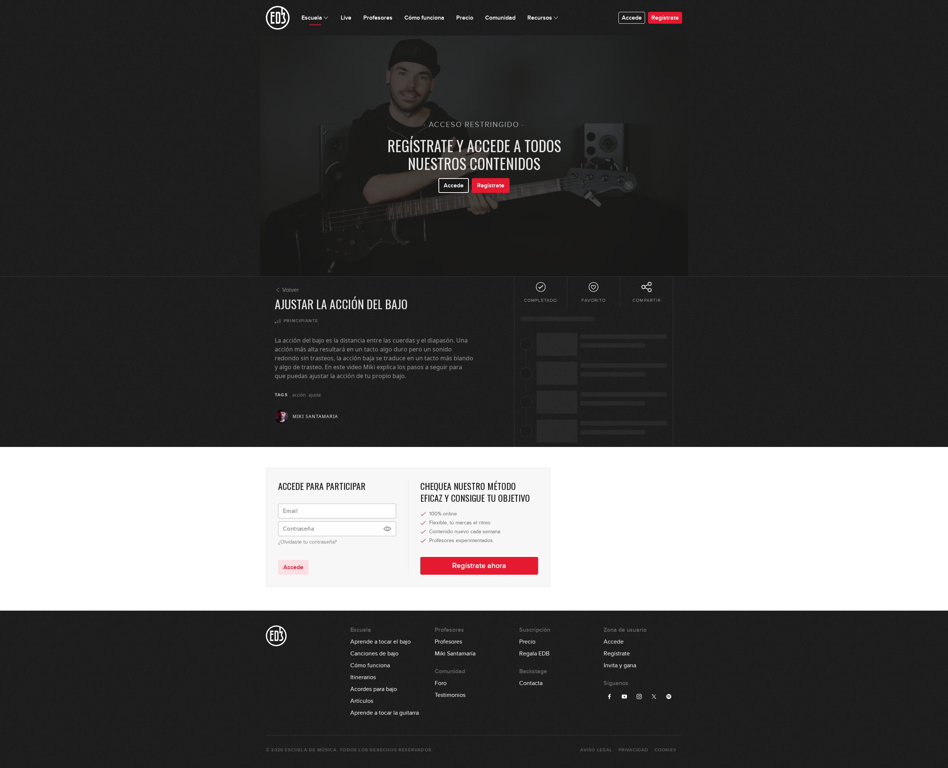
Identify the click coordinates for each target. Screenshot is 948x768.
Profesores (448, 641)
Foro (441, 683)
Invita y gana (620, 665)
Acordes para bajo (373, 689)
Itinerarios (363, 677)
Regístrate (665, 17)
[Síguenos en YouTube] (624, 696)
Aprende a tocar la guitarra (384, 713)
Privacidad (633, 750)
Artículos (361, 701)
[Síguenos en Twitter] (654, 696)
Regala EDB (534, 653)
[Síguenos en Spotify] (669, 696)
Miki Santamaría (455, 653)
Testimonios (450, 695)
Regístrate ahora (479, 565)
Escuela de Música (310, 750)
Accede (632, 17)
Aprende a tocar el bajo (380, 641)
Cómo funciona (370, 665)
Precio (527, 641)
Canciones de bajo (374, 653)
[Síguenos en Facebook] (609, 696)
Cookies (665, 750)
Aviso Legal (596, 750)
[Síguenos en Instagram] (639, 696)
